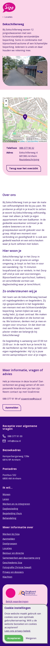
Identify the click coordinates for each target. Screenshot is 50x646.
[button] (25, 117)
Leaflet (21, 141)
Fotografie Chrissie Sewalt (17, 567)
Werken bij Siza (11, 534)
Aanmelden (11, 407)
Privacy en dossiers (13, 572)
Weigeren (31, 638)
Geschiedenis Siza (12, 562)
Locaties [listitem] (8, 17)
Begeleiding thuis (12, 513)
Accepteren (13, 638)
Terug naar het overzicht (23, 168)
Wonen (6, 494)
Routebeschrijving (29, 159)
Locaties (7, 548)
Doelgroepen (10, 543)
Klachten (7, 576)
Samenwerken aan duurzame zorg (21, 557)
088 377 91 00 (15, 436)
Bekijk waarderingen (17, 601)
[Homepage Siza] (9, 7)
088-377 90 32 (26, 147)
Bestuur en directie (13, 553)
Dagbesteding (10, 508)
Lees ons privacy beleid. (17, 630)
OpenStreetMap (32, 141)
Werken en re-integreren (16, 503)
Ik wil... (8, 487)
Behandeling (9, 518)
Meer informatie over (18, 527)
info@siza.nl (14, 440)
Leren (6, 499)
